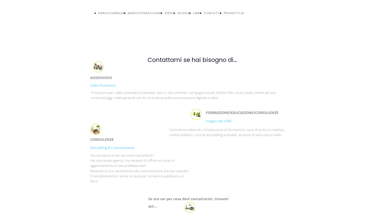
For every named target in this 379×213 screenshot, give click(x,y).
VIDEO (169, 13)
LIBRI (197, 13)
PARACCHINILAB (111, 13)
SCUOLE (183, 13)
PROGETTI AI (234, 13)
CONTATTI (212, 13)
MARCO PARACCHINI (145, 13)
